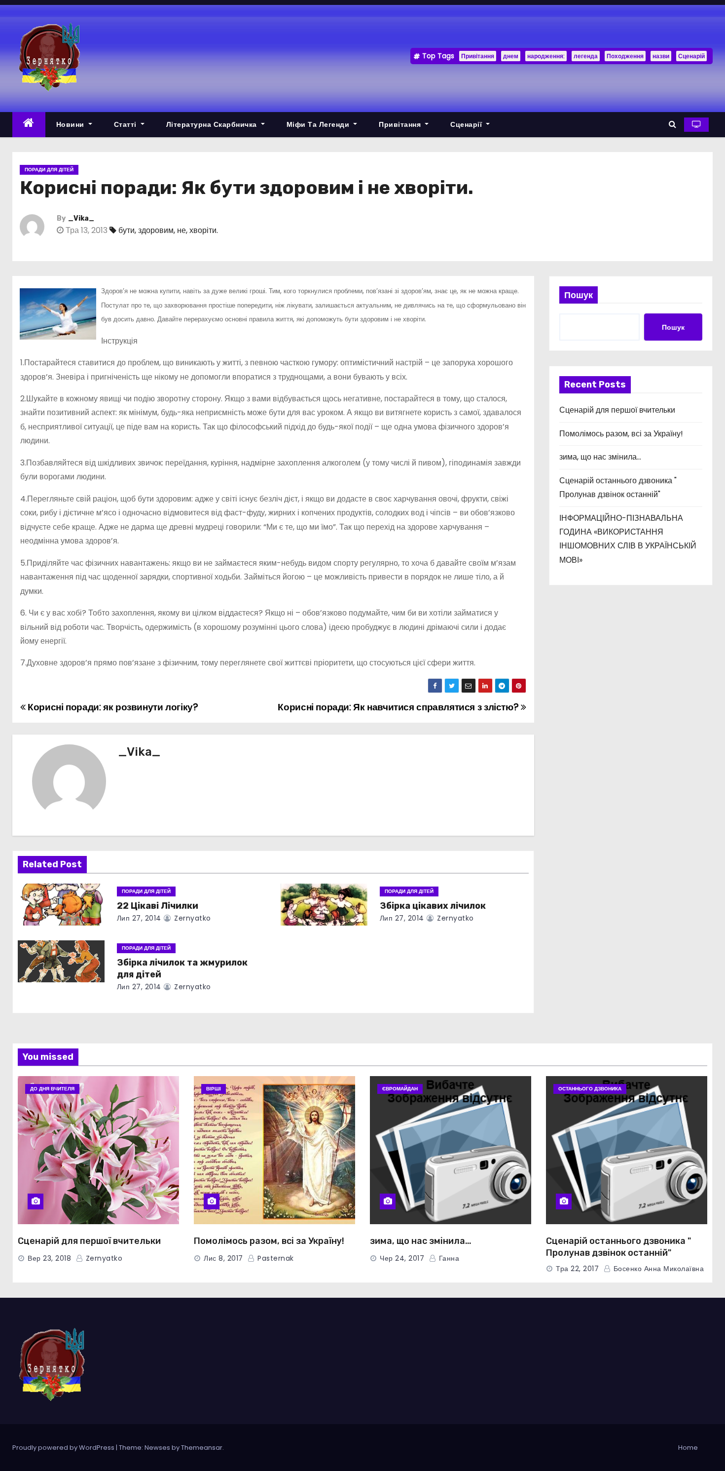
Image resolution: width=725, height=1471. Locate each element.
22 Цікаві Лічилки (157, 905)
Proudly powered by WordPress (64, 1447)
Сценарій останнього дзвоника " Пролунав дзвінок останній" (618, 1247)
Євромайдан (400, 1088)
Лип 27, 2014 (139, 918)
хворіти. (203, 230)
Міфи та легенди (319, 124)
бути (126, 230)
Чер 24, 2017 (402, 1258)
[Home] (28, 124)
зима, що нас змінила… (600, 457)
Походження (625, 56)
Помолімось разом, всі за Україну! (621, 433)
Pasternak (274, 1258)
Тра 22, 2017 (577, 1269)
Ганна (447, 1258)
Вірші (213, 1088)
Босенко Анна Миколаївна (657, 1269)
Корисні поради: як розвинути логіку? (112, 707)
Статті (126, 124)
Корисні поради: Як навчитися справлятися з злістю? (399, 707)
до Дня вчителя (52, 1088)
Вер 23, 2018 (49, 1258)
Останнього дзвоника (589, 1088)
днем (510, 56)
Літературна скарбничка (212, 124)
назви (660, 56)
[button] (672, 124)
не (181, 230)
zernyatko (191, 918)
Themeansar (201, 1447)
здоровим (156, 230)
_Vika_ (81, 218)
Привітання (477, 56)
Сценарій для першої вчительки (617, 410)
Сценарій (691, 56)
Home (688, 1447)
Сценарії (467, 124)
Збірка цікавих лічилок (433, 905)
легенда (586, 56)
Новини (71, 124)
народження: (546, 56)
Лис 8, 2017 (223, 1258)
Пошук (578, 295)
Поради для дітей (49, 169)
